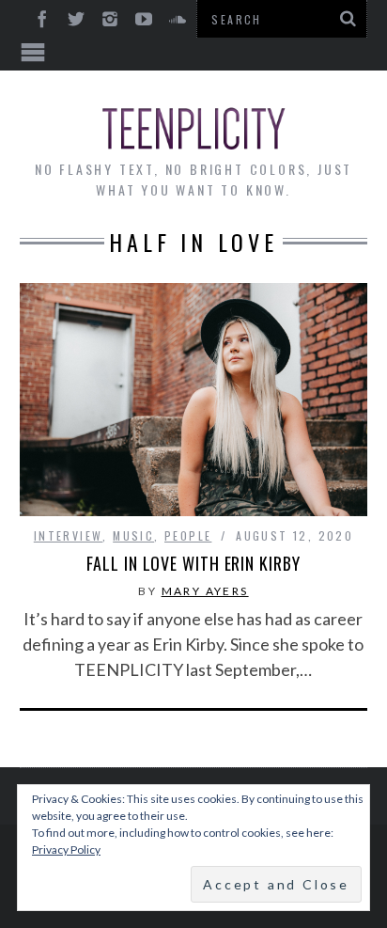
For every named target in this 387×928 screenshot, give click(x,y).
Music (133, 535)
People (187, 535)
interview (68, 535)
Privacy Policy (66, 849)
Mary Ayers (205, 591)
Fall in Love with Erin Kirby (193, 563)
